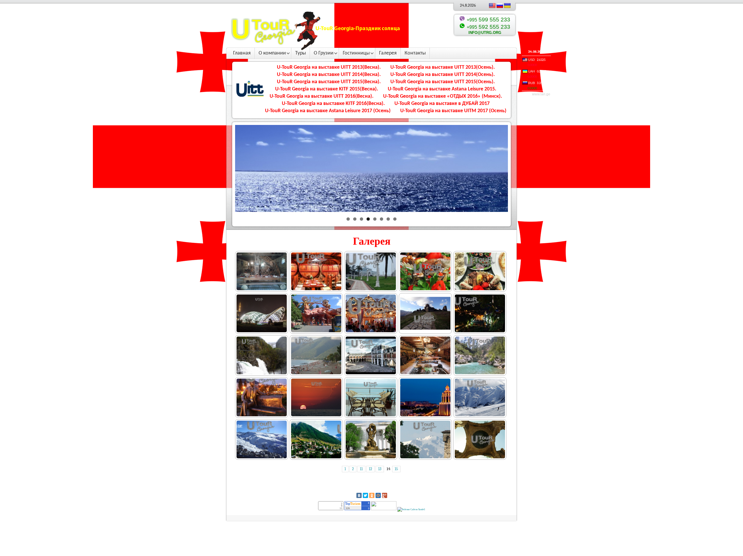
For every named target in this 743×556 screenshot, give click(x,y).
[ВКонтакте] (359, 495)
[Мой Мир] (378, 495)
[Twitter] (365, 495)
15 (396, 469)
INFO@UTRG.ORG (484, 32)
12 (370, 469)
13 (379, 469)
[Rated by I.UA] (383, 509)
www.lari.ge (541, 94)
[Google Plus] (384, 495)
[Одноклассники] (371, 495)
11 (361, 469)
